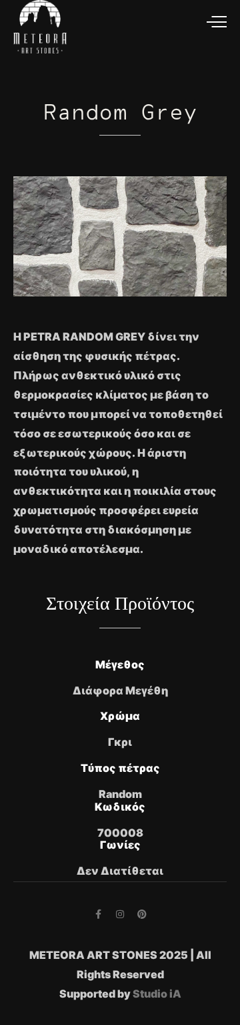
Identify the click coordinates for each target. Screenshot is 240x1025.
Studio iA (157, 993)
